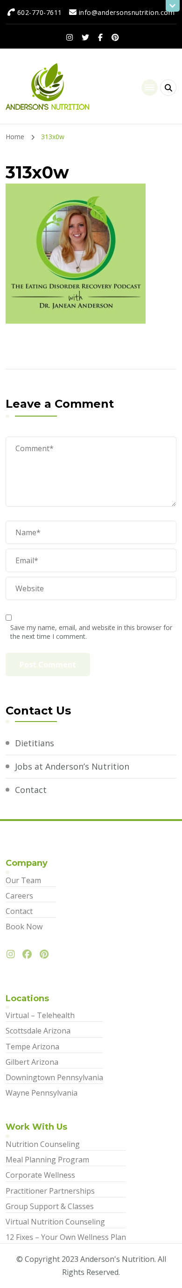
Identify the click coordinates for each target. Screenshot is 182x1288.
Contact (31, 789)
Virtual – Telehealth (40, 1015)
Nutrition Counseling (43, 1144)
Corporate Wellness (40, 1175)
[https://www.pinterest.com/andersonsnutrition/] (46, 954)
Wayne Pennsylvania (41, 1093)
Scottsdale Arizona (38, 1031)
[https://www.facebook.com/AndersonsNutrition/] (29, 954)
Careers (19, 896)
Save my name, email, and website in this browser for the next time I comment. (91, 632)
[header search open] (168, 87)
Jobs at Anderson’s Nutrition (72, 766)
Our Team (23, 880)
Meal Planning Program (47, 1159)
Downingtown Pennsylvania (54, 1077)
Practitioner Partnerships (50, 1191)
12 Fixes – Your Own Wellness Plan (66, 1237)
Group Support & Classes (50, 1206)
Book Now (24, 926)
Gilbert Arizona (32, 1062)
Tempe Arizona (32, 1046)
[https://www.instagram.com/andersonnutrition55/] (13, 954)
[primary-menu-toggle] (149, 87)
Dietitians (34, 743)
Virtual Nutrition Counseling (55, 1222)
